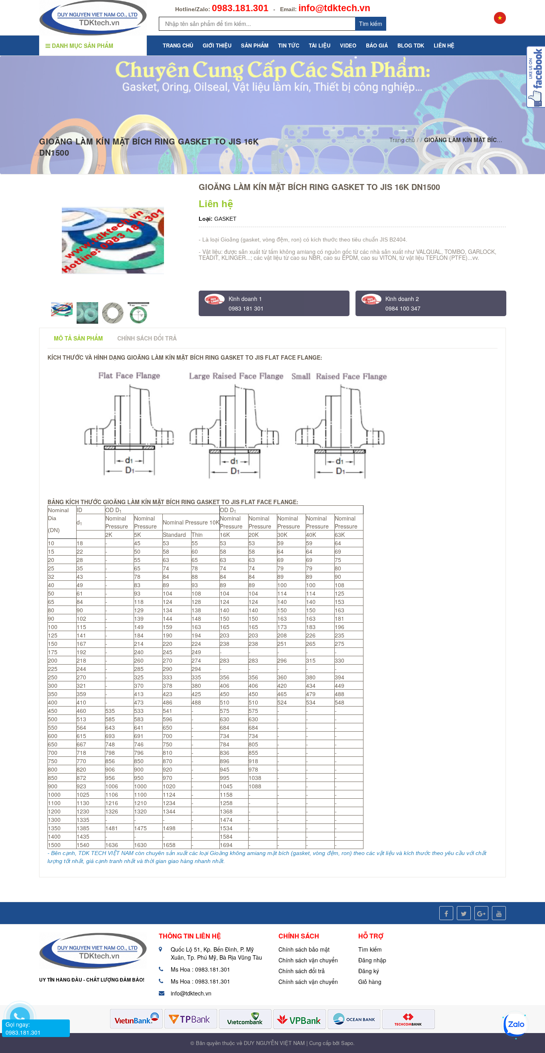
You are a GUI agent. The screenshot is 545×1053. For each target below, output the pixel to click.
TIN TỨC (288, 45)
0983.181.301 (240, 8)
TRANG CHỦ (178, 45)
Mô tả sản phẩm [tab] (78, 338)
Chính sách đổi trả (301, 971)
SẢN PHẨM (255, 45)
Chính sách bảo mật (304, 949)
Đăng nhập (372, 960)
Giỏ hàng (369, 982)
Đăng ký (368, 971)
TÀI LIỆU (319, 45)
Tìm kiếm (370, 949)
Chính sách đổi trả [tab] (147, 338)
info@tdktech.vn (334, 8)
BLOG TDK (410, 45)
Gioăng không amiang (238, 853)
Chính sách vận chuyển (308, 960)
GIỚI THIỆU (217, 45)
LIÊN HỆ (444, 45)
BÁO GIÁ (377, 45)
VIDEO (348, 45)
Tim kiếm (370, 24)
